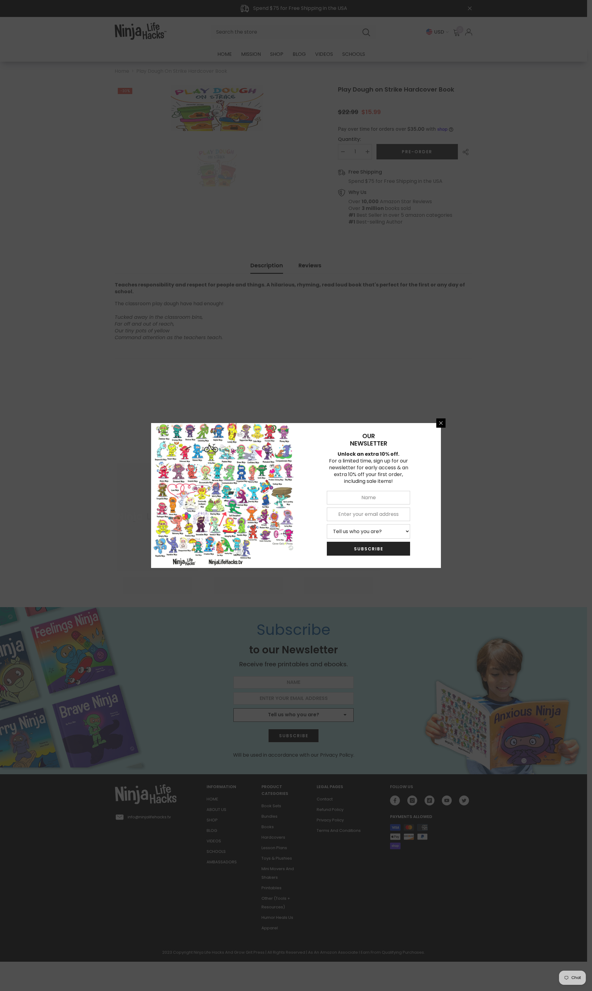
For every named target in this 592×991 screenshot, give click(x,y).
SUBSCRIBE (368, 549)
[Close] (441, 423)
